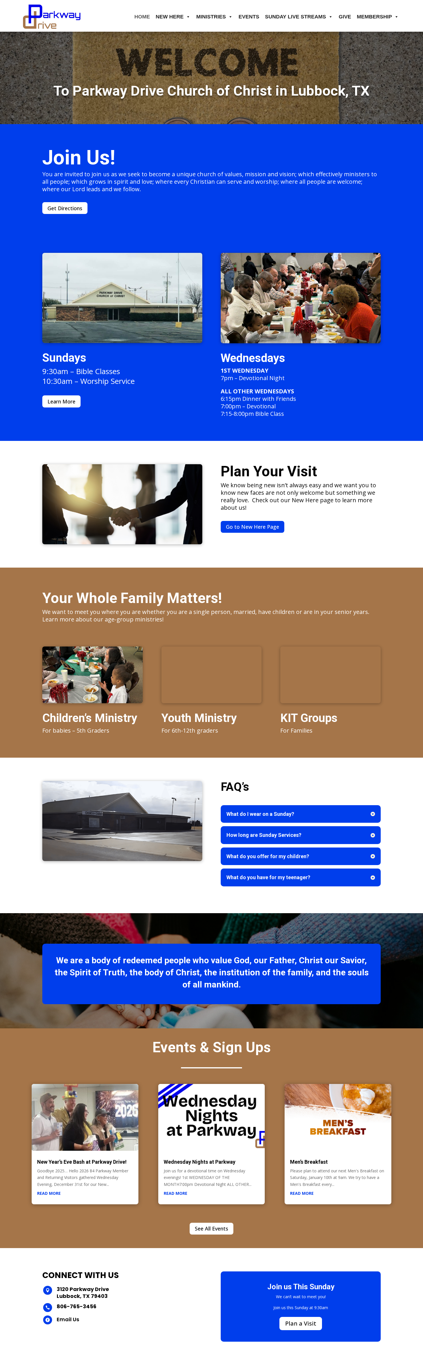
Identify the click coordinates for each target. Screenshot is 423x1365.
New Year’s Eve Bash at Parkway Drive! (82, 1162)
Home (142, 17)
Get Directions (64, 208)
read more (49, 1193)
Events (249, 17)
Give (345, 17)
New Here (170, 17)
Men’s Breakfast (309, 1162)
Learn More (61, 401)
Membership (374, 17)
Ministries (211, 17)
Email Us (68, 1319)
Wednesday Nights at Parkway (199, 1162)
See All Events (211, 1228)
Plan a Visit (300, 1323)
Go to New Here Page (252, 526)
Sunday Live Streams (295, 17)
